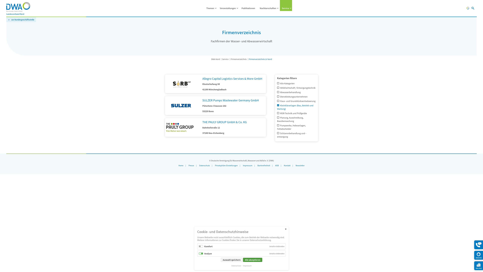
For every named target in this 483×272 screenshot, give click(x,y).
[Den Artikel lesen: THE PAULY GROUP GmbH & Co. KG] (182, 135)
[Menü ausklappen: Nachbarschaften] (277, 8)
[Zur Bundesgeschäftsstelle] (468, 8)
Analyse (208, 253)
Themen (210, 8)
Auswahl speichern (232, 260)
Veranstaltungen (228, 8)
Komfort (208, 246)
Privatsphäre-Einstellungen (226, 165)
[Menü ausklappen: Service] (290, 8)
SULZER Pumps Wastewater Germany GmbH (230, 100)
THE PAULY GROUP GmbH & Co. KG (224, 122)
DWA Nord (215, 59)
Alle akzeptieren (252, 260)
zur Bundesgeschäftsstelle (22, 19)
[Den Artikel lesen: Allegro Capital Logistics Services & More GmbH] (182, 92)
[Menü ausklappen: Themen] (215, 8)
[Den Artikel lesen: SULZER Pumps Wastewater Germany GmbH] (182, 114)
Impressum (247, 265)
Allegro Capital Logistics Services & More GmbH (232, 78)
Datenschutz (236, 265)
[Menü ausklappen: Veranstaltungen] (237, 8)
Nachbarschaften (268, 8)
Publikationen (248, 8)
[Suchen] (473, 8)
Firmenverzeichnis (239, 59)
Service (285, 8)
